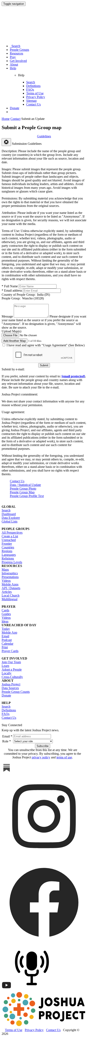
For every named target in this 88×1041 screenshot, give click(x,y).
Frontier (7, 543)
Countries (8, 547)
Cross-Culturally (12, 677)
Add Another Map (14, 340)
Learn (5, 666)
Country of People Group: (26, 294)
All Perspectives (12, 532)
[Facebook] (44, 943)
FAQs (30, 89)
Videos (6, 580)
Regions (7, 551)
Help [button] (13, 68)
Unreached (9, 540)
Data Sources (10, 688)
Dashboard (9, 514)
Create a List (10, 536)
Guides (6, 614)
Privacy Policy (35, 97)
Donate (14, 108)
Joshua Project (11, 684)
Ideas (5, 621)
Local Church (10, 595)
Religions (8, 558)
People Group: (23, 298)
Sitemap (31, 100)
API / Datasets (11, 588)
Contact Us (33, 104)
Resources (16, 53)
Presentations (10, 577)
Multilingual (9, 599)
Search (15, 46)
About (14, 64)
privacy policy (41, 757)
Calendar (7, 643)
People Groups (19, 49)
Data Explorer (11, 517)
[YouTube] (6, 989)
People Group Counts (16, 691)
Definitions (33, 86)
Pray (13, 57)
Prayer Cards (10, 651)
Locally (6, 673)
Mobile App (9, 632)
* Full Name (10, 286)
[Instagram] (44, 857)
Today (6, 629)
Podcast (7, 640)
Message (7, 316)
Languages (9, 554)
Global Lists (9, 521)
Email (5, 636)
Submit (44, 365)
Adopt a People (12, 669)
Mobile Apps (10, 584)
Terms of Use (35, 93)
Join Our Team (11, 662)
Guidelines (44, 136)
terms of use (64, 757)
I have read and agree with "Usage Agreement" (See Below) (45, 345)
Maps (5, 569)
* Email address (12, 290)
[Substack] (6, 771)
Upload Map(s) (11, 331)
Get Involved (18, 61)
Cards (5, 610)
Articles (7, 592)
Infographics (10, 573)
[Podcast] (32, 989)
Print (5, 647)
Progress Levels (12, 562)
